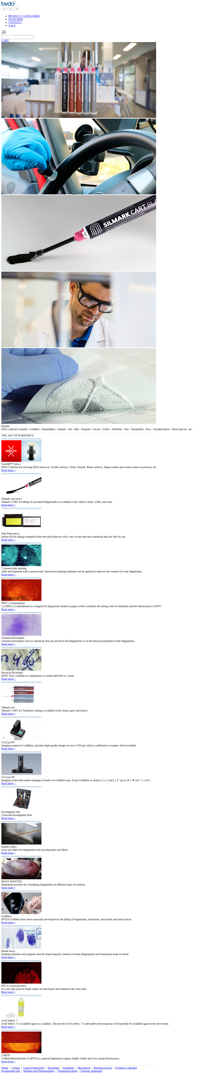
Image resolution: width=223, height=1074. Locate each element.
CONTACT (15, 22)
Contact (15, 1067)
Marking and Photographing (38, 1070)
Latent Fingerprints (33, 1067)
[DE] (10, 10)
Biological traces (103, 1067)
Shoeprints (53, 1067)
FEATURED (15, 19)
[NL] (4, 10)
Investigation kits (10, 1070)
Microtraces (84, 1067)
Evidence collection (126, 1067)
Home (4, 1067)
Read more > (8, 470)
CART (5, 40)
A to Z (12, 25)
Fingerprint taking (67, 1070)
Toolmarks (68, 1067)
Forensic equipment (91, 1070)
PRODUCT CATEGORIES (24, 16)
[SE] (17, 10)
